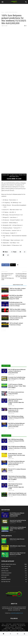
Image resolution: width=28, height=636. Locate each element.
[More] (17, 264)
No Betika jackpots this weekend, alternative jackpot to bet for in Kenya (17, 304)
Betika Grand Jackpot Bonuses (17, 539)
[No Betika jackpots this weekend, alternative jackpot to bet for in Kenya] (5, 304)
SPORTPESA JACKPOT (9, 627)
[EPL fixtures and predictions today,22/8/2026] (4, 393)
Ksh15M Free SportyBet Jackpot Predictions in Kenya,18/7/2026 (16, 297)
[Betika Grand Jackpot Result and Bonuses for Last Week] (5, 554)
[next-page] (5, 330)
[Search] (26, 2)
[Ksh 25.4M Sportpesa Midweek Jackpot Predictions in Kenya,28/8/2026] (4, 371)
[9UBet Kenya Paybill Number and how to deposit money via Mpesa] (4, 494)
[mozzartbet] (14, 177)
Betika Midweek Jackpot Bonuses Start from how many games (16, 455)
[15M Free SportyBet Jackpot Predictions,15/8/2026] (5, 290)
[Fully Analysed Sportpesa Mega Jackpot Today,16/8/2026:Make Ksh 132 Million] (4, 477)
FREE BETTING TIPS (5, 625)
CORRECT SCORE (7, 628)
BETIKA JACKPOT (18, 627)
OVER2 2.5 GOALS (13, 630)
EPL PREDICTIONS (21, 630)
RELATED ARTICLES (6, 284)
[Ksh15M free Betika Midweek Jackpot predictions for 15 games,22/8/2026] (4, 425)
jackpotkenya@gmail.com (17, 613)
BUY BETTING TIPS (21, 625)
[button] (2, 2)
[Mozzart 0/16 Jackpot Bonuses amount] (4, 470)
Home (2, 12)
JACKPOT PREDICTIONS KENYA (11, 12)
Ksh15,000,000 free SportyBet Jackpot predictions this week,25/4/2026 (17, 317)
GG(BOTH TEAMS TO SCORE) (17, 628)
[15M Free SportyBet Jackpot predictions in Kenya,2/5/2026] (5, 310)
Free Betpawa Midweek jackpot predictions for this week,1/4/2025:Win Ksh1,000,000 (21, 276)
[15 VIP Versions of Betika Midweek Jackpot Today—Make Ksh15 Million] (4, 386)
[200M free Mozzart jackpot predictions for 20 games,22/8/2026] (4, 409)
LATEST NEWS (8, 624)
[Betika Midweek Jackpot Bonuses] (5, 547)
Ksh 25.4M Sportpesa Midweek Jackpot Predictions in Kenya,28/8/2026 (16, 371)
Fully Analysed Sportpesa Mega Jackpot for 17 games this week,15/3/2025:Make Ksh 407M (7, 276)
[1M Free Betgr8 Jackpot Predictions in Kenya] (5, 324)
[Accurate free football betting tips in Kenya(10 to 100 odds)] (4, 378)
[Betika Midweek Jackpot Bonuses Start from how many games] (4, 455)
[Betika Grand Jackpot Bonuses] (3, 540)
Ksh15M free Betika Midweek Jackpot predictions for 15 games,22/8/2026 (16, 425)
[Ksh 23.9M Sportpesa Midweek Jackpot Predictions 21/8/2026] (4, 448)
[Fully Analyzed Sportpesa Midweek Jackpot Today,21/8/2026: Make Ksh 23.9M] (4, 400)
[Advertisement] (14, 42)
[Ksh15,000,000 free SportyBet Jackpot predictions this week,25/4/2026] (5, 317)
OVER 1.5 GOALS (5, 630)
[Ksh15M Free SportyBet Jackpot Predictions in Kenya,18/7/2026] (5, 297)
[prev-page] (2, 330)
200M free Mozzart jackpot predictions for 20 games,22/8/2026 (15, 410)
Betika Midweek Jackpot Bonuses (18, 546)
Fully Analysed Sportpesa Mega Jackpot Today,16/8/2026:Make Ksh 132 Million (17, 477)
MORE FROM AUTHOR (18, 284)
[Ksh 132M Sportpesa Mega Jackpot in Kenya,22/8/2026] (4, 417)
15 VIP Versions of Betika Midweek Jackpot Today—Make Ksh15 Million (17, 386)
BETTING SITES (14, 625)
